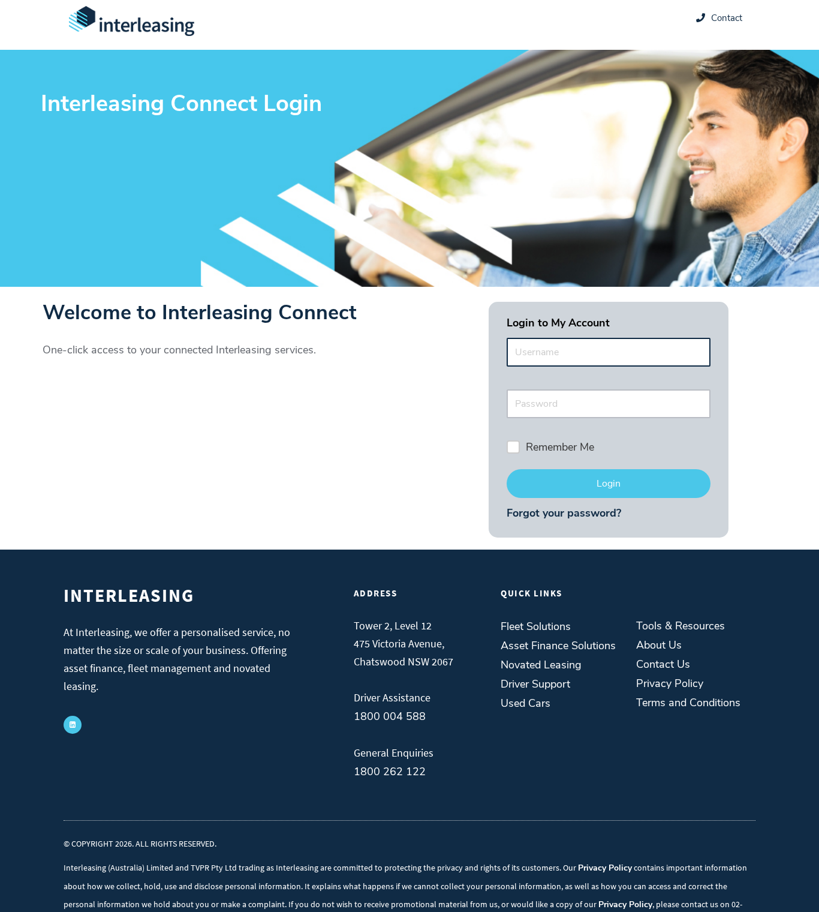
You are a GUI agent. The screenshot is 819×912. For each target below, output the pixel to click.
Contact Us (663, 664)
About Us (659, 645)
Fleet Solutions (536, 626)
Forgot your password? (564, 513)
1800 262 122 (390, 771)
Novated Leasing (541, 665)
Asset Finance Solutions (558, 645)
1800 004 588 (390, 716)
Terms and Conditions (688, 702)
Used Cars (525, 703)
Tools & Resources (680, 626)
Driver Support (535, 684)
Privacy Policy (669, 683)
